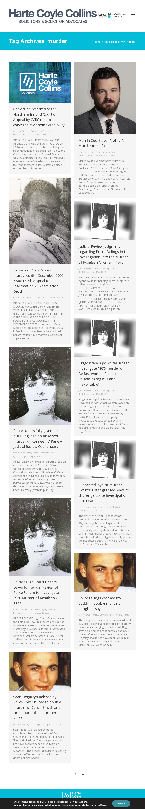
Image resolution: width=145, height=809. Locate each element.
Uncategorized (46, 452)
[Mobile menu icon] (132, 15)
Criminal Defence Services (91, 152)
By (20, 134)
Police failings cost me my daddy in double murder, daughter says (100, 603)
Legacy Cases (112, 268)
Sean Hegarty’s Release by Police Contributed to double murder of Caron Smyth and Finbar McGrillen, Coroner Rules (37, 707)
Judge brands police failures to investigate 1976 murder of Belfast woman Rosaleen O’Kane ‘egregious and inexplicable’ (104, 374)
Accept (121, 803)
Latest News (42, 131)
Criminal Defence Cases (24, 131)
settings (102, 805)
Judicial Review (86, 268)
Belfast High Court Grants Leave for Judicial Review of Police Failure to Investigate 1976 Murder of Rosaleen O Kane (36, 592)
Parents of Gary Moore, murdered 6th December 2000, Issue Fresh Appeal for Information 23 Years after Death (38, 281)
